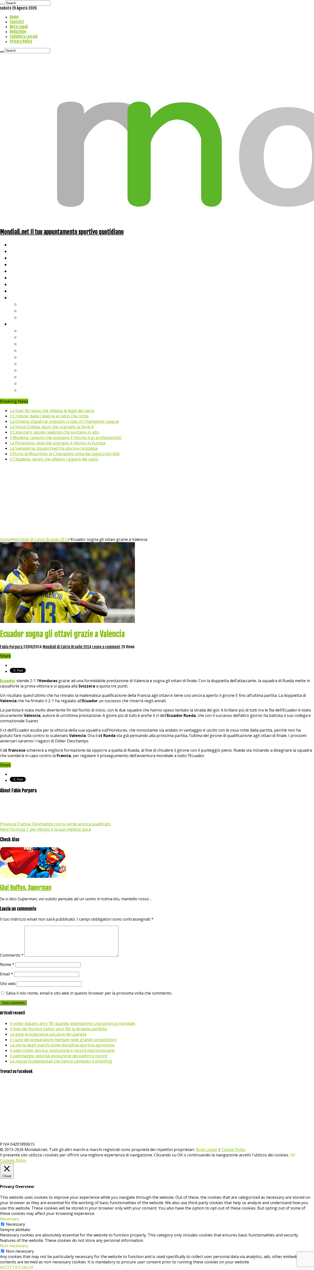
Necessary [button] (9, 1219)
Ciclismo (18, 251)
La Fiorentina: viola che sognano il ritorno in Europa (57, 443)
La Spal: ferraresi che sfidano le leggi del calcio (52, 410)
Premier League (36, 343)
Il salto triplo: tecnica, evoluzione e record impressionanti (62, 1050)
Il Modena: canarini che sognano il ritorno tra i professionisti (65, 437)
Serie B (27, 337)
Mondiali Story (25, 277)
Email (6, 974)
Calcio (16, 290)
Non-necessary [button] (14, 1245)
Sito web (8, 983)
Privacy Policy (21, 41)
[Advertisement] (157, 500)
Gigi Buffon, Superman (25, 887)
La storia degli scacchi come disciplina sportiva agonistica (62, 1045)
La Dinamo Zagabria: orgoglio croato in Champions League (64, 421)
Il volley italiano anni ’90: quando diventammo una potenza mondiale (72, 1023)
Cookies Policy (13, 1160)
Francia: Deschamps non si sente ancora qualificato (55, 824)
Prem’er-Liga (33, 383)
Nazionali (19, 264)
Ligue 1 (27, 363)
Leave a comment (106, 646)
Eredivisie (30, 370)
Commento (12, 955)
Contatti (17, 21)
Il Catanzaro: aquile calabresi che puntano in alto (54, 432)
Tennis (26, 310)
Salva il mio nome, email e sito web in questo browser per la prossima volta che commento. (89, 993)
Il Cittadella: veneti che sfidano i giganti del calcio (54, 459)
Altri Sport (21, 257)
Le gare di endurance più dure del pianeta (48, 1034)
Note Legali (19, 26)
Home (14, 16)
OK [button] (292, 1155)
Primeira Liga (34, 376)
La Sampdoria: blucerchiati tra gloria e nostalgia (54, 448)
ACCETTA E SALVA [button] (16, 1267)
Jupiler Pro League (39, 390)
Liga (24, 350)
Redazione (18, 31)
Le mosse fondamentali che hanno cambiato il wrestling (61, 1061)
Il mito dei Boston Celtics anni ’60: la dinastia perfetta (58, 1029)
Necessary (15, 1224)
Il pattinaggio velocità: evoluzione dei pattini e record (58, 1055)
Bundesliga (31, 357)
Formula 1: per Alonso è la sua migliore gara (45, 829)
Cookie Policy (233, 1149)
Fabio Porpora (11, 646)
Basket (27, 317)
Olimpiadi (19, 284)
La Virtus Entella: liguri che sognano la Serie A (52, 426)
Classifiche (21, 323)
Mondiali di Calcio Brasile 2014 (41, 539)
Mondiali (18, 271)
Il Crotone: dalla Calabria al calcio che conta (49, 416)
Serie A (27, 330)
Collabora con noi (24, 36)
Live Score (20, 297)
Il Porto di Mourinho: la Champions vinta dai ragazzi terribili (64, 453)
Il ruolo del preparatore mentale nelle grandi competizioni (63, 1039)
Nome (7, 964)
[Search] (2, 4)
